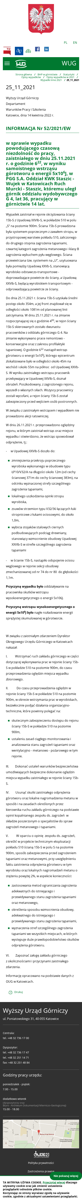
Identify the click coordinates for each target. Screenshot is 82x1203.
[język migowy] (19, 51)
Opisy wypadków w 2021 (60, 77)
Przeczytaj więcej (54, 1182)
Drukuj (18, 992)
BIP (7, 51)
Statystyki (68, 74)
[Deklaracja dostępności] (41, 1154)
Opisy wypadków (31, 77)
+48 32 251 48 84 (19, 1062)
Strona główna (23, 74)
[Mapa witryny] (28, 51)
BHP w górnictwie (47, 74)
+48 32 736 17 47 (18, 1052)
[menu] (7, 63)
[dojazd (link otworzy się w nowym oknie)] (41, 1133)
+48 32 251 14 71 (18, 1057)
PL (65, 42)
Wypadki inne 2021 (51, 80)
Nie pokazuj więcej (66, 1176)
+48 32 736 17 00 (18, 1038)
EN (75, 42)
